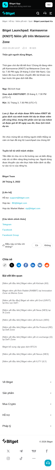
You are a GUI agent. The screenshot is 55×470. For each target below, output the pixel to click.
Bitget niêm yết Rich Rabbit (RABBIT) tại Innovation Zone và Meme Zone (27, 291)
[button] (27, 382)
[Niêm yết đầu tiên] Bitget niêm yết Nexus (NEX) (25, 354)
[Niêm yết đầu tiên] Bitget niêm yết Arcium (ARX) (25, 320)
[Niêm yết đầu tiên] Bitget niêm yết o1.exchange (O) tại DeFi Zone (27, 338)
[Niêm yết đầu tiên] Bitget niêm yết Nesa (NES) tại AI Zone (26, 311)
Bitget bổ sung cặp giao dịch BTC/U (19, 347)
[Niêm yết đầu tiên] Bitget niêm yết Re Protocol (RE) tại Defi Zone (27, 328)
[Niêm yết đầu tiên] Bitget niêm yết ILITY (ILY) (24, 361)
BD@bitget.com (19, 203)
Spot (30, 21)
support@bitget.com (19, 197)
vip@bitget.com (32, 208)
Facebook (7, 230)
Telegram (7, 224)
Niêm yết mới (21, 21)
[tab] (27, 382)
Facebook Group (10, 235)
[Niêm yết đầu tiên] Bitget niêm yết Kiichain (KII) (25, 283)
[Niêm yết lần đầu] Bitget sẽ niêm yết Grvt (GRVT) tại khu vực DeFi (26, 301)
